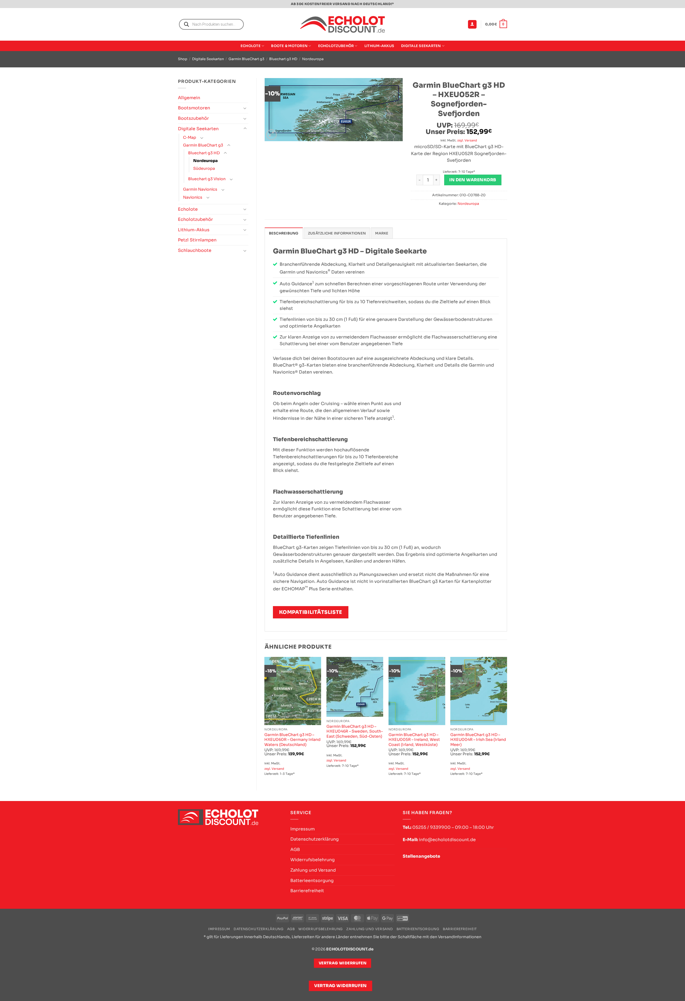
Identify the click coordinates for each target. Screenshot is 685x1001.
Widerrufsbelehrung (312, 860)
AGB (295, 849)
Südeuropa (204, 168)
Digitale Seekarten (421, 46)
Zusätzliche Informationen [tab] (337, 233)
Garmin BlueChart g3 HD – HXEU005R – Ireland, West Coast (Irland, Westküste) (414, 739)
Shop (182, 59)
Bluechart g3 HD (283, 59)
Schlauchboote (194, 250)
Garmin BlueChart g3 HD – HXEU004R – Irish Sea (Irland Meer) (478, 739)
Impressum (302, 829)
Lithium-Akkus (379, 46)
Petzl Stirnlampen (197, 240)
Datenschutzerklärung (314, 839)
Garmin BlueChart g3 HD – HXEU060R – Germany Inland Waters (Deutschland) (292, 739)
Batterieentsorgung (312, 880)
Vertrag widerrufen (340, 985)
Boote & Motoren (289, 46)
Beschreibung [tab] (284, 233)
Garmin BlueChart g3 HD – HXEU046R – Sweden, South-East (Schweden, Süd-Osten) (354, 731)
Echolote (251, 46)
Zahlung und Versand (313, 870)
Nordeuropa (313, 59)
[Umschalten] (245, 108)
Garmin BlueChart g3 (246, 59)
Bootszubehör (193, 118)
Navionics (192, 197)
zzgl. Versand (467, 140)
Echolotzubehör (336, 46)
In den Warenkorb (472, 180)
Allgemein (189, 98)
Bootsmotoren (194, 108)
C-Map (189, 137)
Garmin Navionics (200, 189)
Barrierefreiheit (307, 891)
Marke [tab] (381, 233)
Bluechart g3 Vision (207, 178)
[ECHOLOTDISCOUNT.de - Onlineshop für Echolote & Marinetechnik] (342, 24)
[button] (472, 24)
